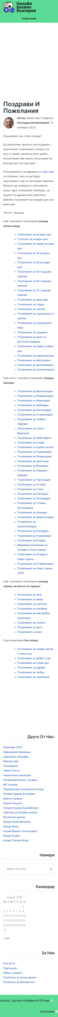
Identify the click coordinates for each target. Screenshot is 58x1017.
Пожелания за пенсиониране (35, 369)
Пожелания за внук (29, 631)
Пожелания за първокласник (35, 355)
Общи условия (12, 972)
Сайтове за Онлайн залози (20, 812)
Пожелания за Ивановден (33, 400)
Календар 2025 (13, 747)
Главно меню (29, 18)
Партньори (10, 968)
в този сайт (46, 171)
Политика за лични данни (19, 977)
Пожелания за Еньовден (32, 493)
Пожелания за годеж (30, 304)
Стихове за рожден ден (32, 239)
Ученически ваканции (17, 775)
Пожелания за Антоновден (34, 409)
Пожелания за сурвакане (33, 676)
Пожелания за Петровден (33, 498)
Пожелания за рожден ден (34, 234)
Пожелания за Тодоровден (34, 451)
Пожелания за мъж (29, 594)
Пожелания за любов (30, 672)
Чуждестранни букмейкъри (21, 807)
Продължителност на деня (20, 779)
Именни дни (11, 761)
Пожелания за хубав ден (33, 662)
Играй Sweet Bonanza (17, 821)
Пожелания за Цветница (33, 461)
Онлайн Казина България (19, 793)
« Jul (6, 938)
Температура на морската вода (23, 789)
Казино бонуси (12, 803)
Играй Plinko (11, 826)
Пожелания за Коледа (31, 540)
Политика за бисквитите (19, 982)
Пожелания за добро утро (34, 658)
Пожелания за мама (30, 599)
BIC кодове (10, 784)
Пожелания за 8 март (31, 442)
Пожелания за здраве (31, 667)
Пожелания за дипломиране (35, 364)
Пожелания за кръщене (32, 332)
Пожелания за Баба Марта (34, 437)
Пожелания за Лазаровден (34, 456)
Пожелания (10, 765)
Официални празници (17, 752)
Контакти (9, 963)
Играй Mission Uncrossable (20, 831)
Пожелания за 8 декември (34, 535)
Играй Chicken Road (16, 840)
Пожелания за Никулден (32, 531)
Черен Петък (11, 770)
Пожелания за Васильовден (35, 391)
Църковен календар (16, 756)
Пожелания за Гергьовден (34, 479)
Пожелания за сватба (31, 309)
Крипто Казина (12, 798)
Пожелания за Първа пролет (35, 447)
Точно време (47, 1011)
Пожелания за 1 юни (30, 489)
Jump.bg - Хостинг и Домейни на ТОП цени (24, 1000)
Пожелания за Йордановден (35, 395)
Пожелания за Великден (32, 465)
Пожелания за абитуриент (34, 360)
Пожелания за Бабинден (32, 405)
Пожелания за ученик (31, 622)
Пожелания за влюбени (32, 608)
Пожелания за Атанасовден (35, 414)
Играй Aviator (11, 835)
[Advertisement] (29, 61)
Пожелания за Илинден (32, 512)
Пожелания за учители (32, 604)
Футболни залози (14, 817)
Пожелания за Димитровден (35, 517)
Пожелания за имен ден (32, 299)
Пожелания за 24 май (31, 484)
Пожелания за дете (29, 627)
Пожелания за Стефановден (35, 563)
